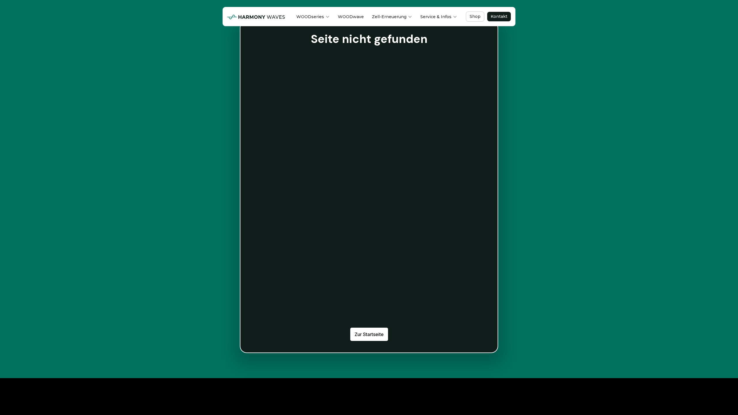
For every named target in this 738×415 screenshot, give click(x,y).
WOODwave (351, 16)
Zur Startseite (369, 334)
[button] (313, 17)
